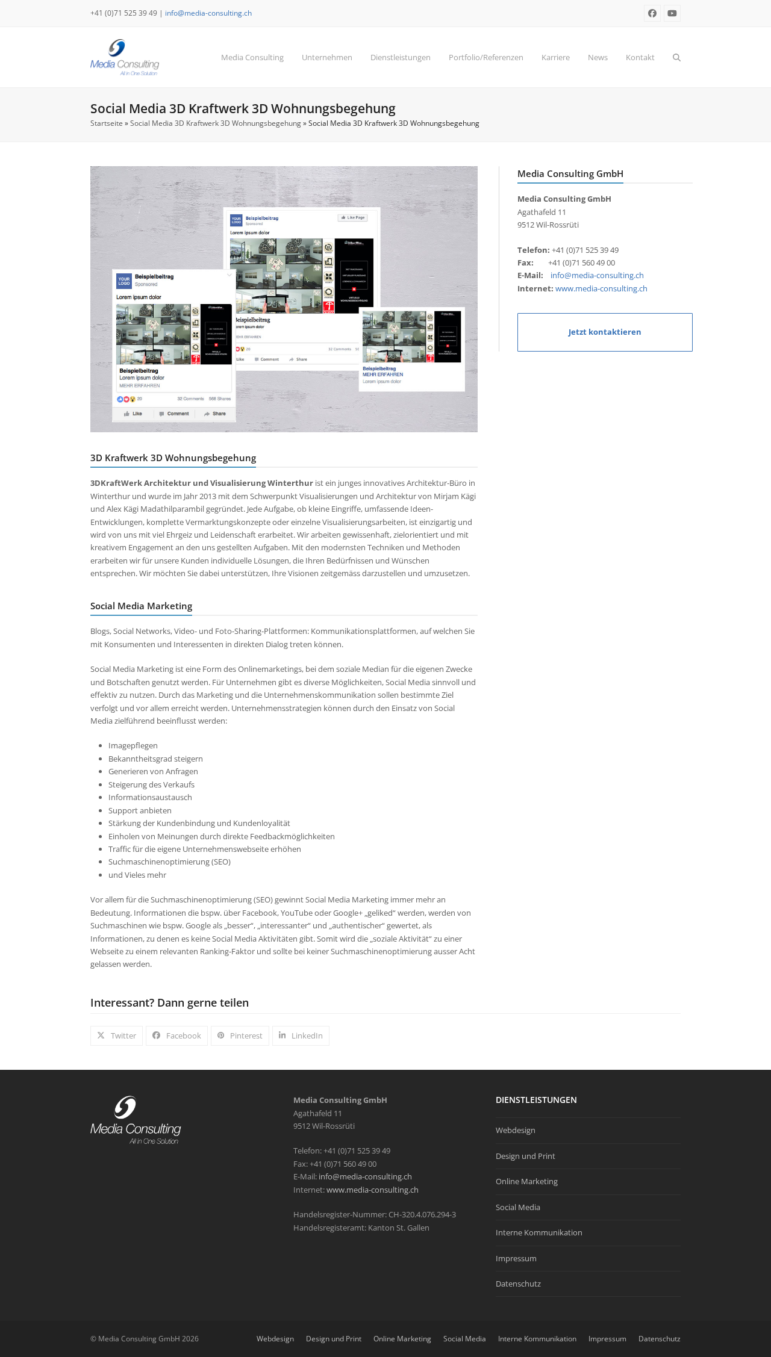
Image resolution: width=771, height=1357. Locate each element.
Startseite (106, 123)
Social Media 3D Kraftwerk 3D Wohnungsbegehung (215, 123)
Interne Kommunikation (539, 1232)
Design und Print (525, 1155)
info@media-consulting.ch (208, 13)
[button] (677, 57)
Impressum (516, 1258)
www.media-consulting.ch (601, 288)
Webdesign (515, 1130)
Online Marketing (527, 1181)
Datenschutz (518, 1283)
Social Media (518, 1207)
